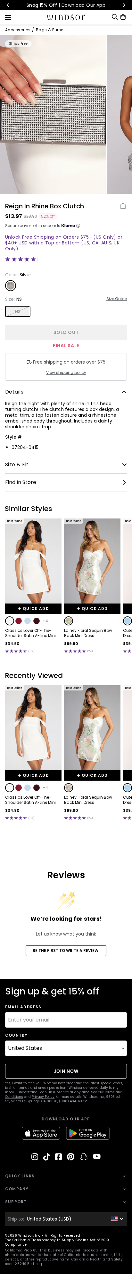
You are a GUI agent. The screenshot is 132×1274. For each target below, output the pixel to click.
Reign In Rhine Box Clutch (44, 206)
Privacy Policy (43, 1096)
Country (16, 1035)
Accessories (17, 30)
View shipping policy (66, 372)
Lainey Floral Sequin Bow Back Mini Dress (88, 633)
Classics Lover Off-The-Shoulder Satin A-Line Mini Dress (30, 633)
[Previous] (8, 5)
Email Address (23, 1007)
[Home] (66, 17)
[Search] (114, 17)
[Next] (123, 5)
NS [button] (18, 311)
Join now (66, 1071)
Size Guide (116, 298)
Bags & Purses (51, 30)
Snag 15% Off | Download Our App (66, 5)
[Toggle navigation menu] (8, 17)
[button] (9, 621)
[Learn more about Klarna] (78, 225)
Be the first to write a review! (66, 950)
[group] (53, 114)
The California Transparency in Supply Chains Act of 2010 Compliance (57, 1242)
